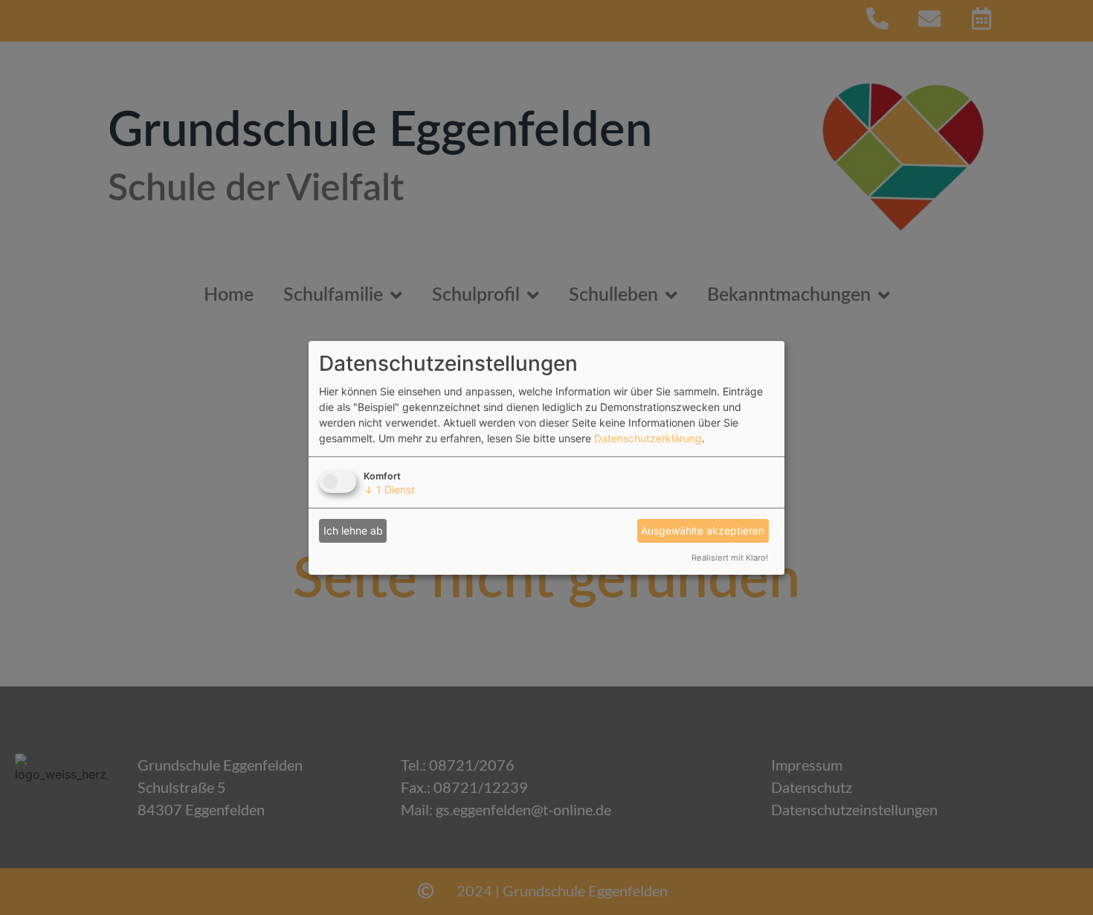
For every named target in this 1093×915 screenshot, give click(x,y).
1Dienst (389, 489)
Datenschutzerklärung (648, 438)
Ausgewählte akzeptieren (702, 530)
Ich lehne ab (353, 530)
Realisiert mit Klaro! (729, 557)
